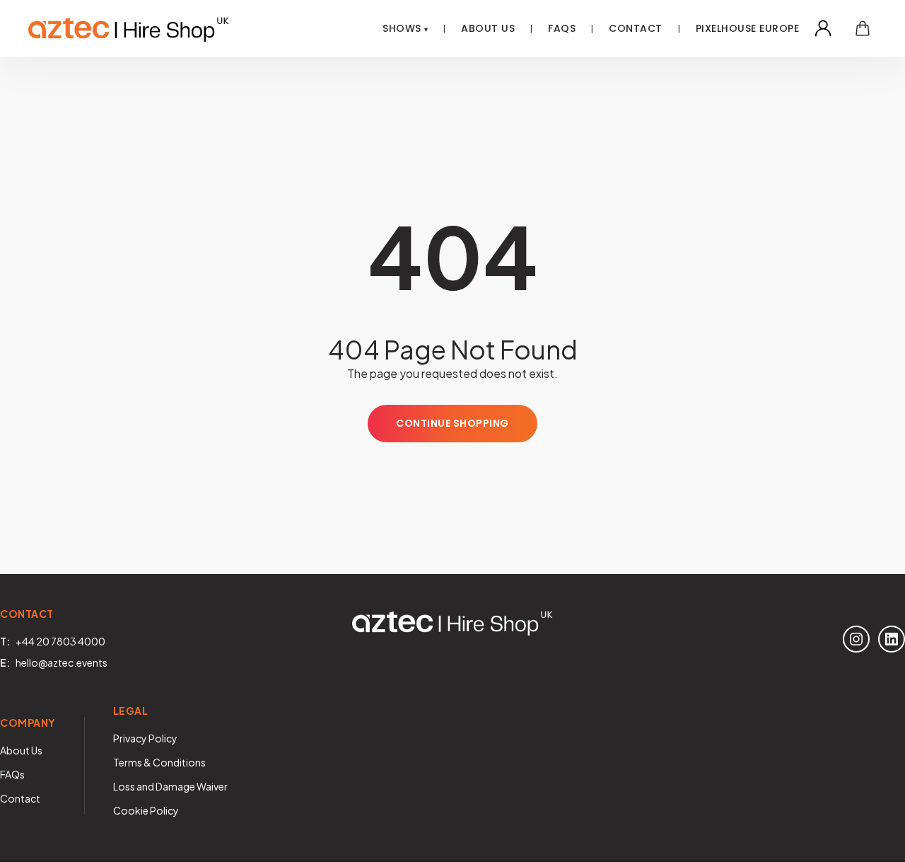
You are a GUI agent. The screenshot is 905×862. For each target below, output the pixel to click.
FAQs (12, 774)
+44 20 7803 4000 (60, 641)
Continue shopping (452, 423)
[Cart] (862, 28)
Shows (402, 28)
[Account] (823, 28)
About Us (488, 28)
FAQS (562, 28)
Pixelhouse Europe (748, 28)
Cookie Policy (146, 810)
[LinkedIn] (891, 639)
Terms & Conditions (159, 762)
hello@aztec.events (61, 662)
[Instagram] (856, 639)
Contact (635, 28)
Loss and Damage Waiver (170, 786)
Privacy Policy (145, 738)
